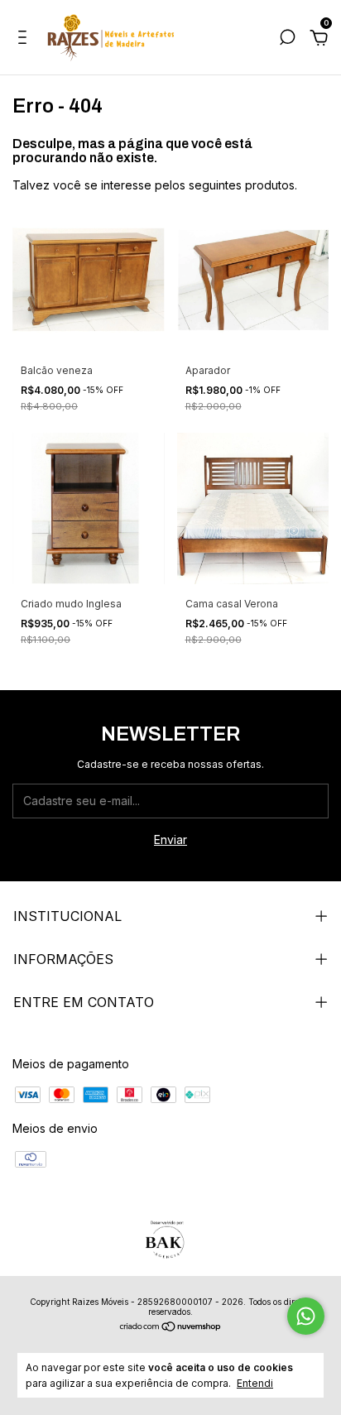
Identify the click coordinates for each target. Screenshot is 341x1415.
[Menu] (25, 39)
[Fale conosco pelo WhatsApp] (305, 1316)
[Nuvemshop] (171, 1328)
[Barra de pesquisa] (287, 39)
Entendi (255, 1383)
